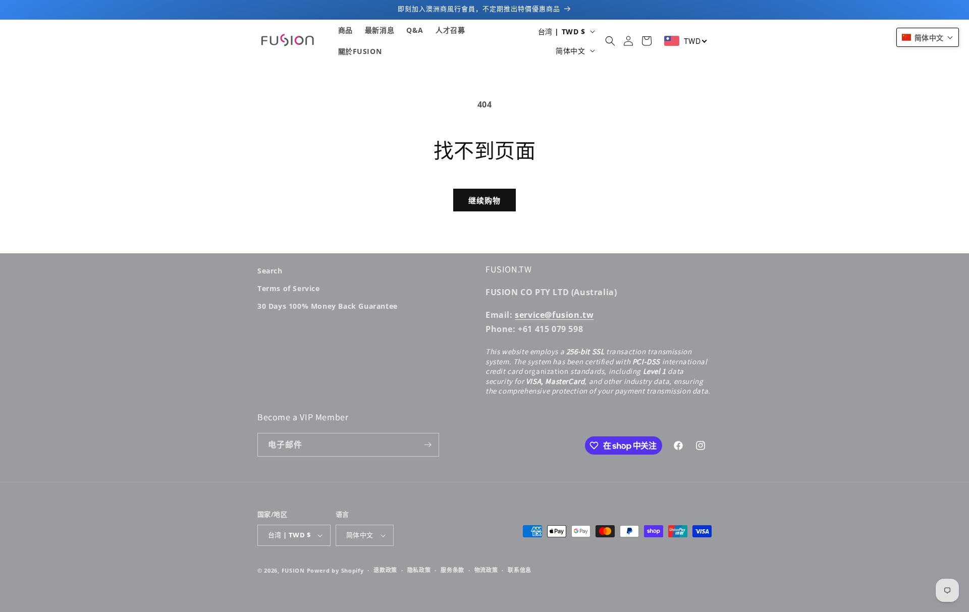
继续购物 (484, 200)
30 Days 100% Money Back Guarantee (327, 306)
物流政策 (486, 570)
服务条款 (452, 570)
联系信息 (519, 570)
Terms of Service (288, 288)
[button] (610, 41)
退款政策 (385, 570)
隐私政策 (419, 570)
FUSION (293, 570)
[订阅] (427, 445)
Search (270, 270)
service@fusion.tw (554, 314)
